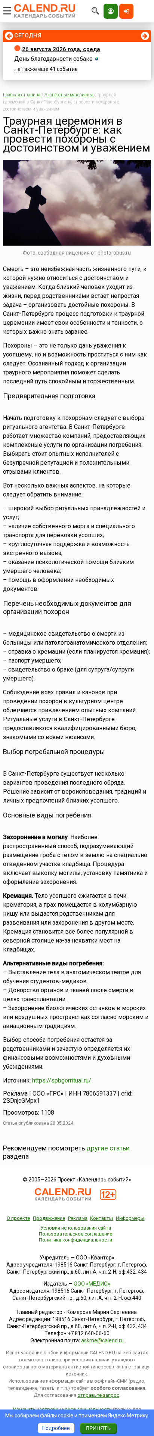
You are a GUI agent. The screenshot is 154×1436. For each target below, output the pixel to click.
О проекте (18, 1218)
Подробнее (56, 1428)
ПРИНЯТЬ (98, 1428)
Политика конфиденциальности (75, 1240)
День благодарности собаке (53, 58)
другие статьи (108, 1148)
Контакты (101, 1218)
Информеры (130, 1218)
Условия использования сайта (75, 1228)
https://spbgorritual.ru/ (61, 1080)
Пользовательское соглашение (75, 1234)
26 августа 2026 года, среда (61, 49)
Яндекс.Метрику (128, 1415)
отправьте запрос (98, 1395)
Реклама (77, 1218)
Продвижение (49, 1218)
